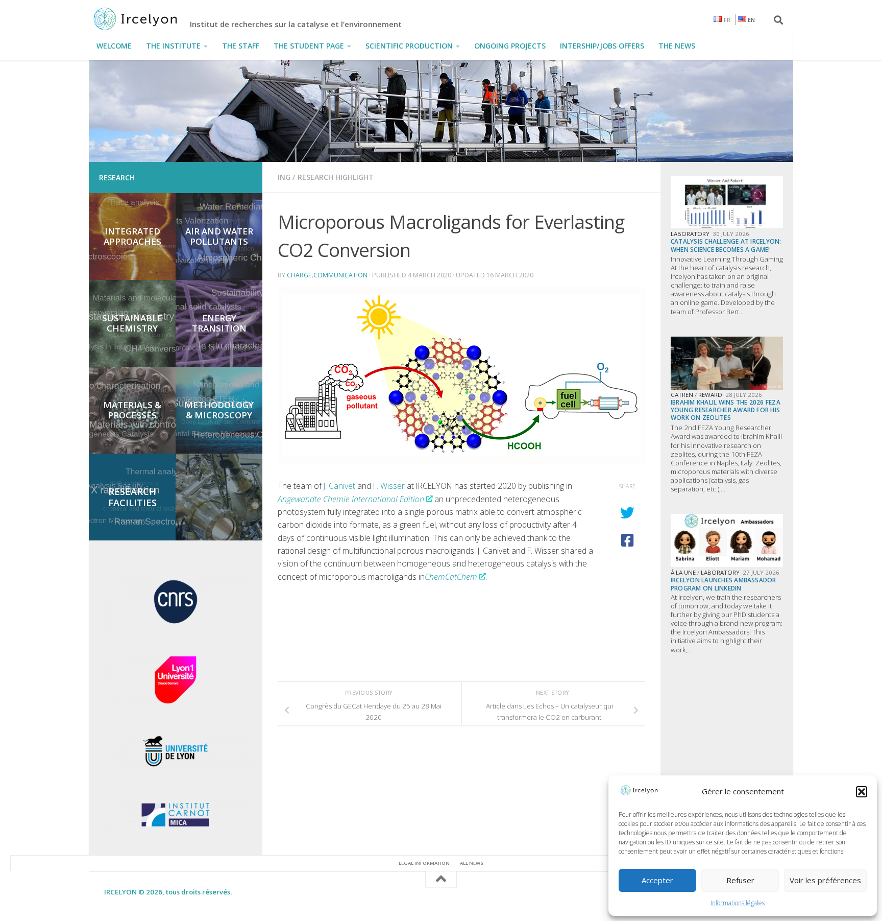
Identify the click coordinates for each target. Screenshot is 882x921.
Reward (710, 394)
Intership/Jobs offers (602, 46)
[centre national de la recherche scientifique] (175, 624)
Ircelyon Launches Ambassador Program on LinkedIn (723, 584)
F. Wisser (389, 485)
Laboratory (690, 234)
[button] (861, 792)
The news (676, 46)
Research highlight (336, 177)
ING (284, 177)
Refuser (740, 880)
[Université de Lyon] (175, 767)
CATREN (682, 394)
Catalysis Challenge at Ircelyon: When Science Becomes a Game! (726, 245)
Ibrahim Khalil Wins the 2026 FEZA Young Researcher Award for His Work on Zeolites (725, 410)
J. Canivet (339, 485)
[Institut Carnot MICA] (175, 829)
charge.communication (327, 275)
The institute (173, 46)
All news (471, 863)
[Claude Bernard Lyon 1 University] (175, 701)
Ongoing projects (510, 46)
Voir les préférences (825, 880)
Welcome (114, 46)
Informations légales (737, 903)
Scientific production (409, 46)
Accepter (657, 880)
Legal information (424, 863)
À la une (683, 572)
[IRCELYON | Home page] (146, 19)
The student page (309, 46)
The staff (240, 46)
